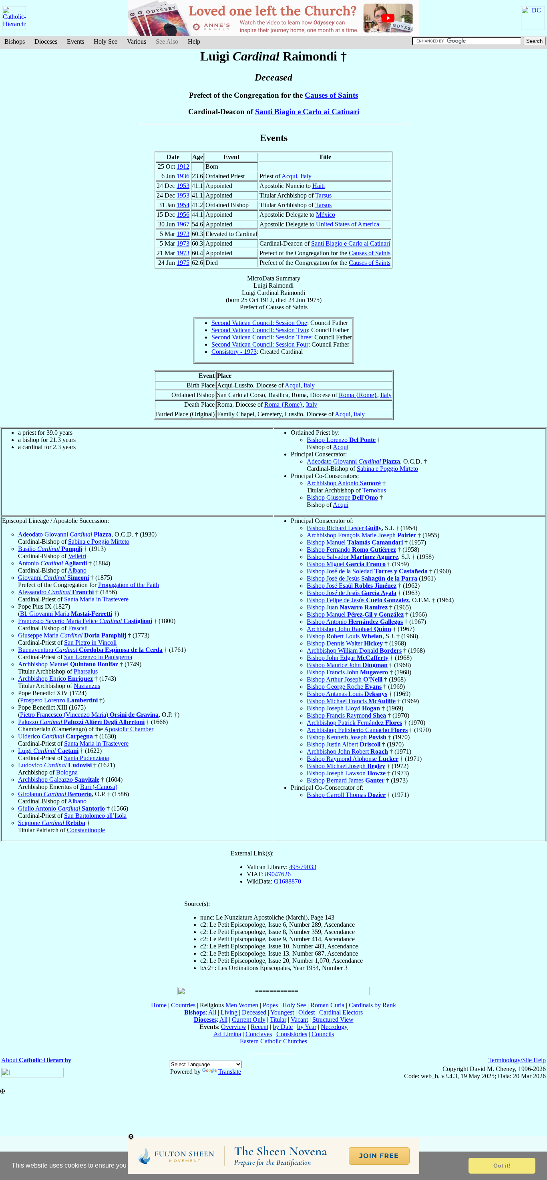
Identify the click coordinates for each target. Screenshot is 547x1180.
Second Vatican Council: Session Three (261, 337)
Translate (229, 1071)
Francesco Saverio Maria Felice (85, 620)
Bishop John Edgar (347, 657)
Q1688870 (287, 881)
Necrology (334, 1026)
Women (248, 1005)
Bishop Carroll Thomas (346, 794)
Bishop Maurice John (347, 665)
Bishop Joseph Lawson (346, 773)
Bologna (67, 772)
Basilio (50, 548)
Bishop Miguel (346, 564)
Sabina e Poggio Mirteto (387, 468)
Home (159, 1005)
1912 (183, 166)
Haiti (318, 185)
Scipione (51, 822)
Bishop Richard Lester (344, 527)
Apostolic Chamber (128, 729)
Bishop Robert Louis (344, 636)
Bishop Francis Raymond (346, 715)
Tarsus (323, 195)
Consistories (291, 1034)
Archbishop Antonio (344, 483)
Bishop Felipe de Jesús (358, 600)
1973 (183, 233)
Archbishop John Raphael (349, 628)
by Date (283, 1026)
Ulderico (55, 736)
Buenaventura (90, 649)
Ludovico (55, 765)
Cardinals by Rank (372, 1005)
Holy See (105, 41)
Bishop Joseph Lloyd (343, 708)
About (36, 1060)
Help (194, 41)
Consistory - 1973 (234, 351)
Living (229, 1012)
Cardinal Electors (341, 1012)
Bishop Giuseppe (342, 497)
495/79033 (302, 866)
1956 (183, 214)
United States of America (347, 224)
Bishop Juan (347, 607)
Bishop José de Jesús (362, 578)
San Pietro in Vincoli (90, 642)
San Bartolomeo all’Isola (95, 815)
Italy (306, 176)
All (212, 1012)
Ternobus (374, 490)
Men (231, 1005)
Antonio (52, 563)
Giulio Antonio (61, 808)
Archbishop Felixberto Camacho (357, 729)
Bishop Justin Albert (343, 744)
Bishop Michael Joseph (346, 765)
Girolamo (55, 794)
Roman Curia (327, 1005)
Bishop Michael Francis (351, 701)
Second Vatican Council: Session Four (259, 344)
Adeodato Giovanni (353, 461)
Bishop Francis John (347, 672)
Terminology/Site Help (517, 1060)
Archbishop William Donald (354, 650)
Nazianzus (87, 685)
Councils (323, 1034)
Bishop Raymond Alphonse (352, 758)
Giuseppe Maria (72, 635)
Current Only (248, 1019)
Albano (77, 570)
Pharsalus (86, 671)
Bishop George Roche (344, 686)
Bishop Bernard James (345, 780)
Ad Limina (227, 1034)
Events (75, 41)
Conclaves (258, 1034)
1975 (183, 262)
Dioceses (45, 41)
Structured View (333, 1019)
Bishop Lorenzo (341, 439)
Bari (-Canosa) (98, 786)
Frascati (78, 628)
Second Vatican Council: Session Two (259, 330)
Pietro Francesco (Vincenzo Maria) (89, 714)
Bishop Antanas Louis (347, 693)
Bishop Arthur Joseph (344, 679)
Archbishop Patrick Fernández (354, 722)
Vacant (299, 1019)
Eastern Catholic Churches (273, 1041)
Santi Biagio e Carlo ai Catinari (307, 111)
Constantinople (86, 830)
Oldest (306, 1012)
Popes (270, 1005)
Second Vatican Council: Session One (259, 322)
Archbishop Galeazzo (58, 779)
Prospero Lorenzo (59, 700)
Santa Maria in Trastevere (96, 599)
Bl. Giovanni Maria (66, 613)
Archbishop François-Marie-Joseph (361, 535)
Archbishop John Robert (347, 751)
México (325, 214)
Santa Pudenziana (86, 757)
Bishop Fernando (351, 549)
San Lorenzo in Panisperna (98, 657)
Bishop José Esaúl (351, 585)
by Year (306, 1026)
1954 (183, 205)
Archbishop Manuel (68, 664)
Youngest (282, 1012)
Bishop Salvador (352, 556)
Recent (259, 1026)
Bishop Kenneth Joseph (346, 737)
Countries (183, 1005)
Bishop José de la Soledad (367, 571)
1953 (183, 185)
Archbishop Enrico (55, 678)
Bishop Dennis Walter (345, 643)
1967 (183, 224)
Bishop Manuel (355, 542)
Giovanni (53, 577)
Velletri (77, 556)
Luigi (48, 750)
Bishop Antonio (355, 621)
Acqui (289, 176)
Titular (278, 1019)
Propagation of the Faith (128, 584)
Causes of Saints (331, 95)
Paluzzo (81, 721)
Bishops (14, 41)
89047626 (278, 874)
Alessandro (56, 592)
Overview (233, 1026)
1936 (183, 176)
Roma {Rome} (358, 394)
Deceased (254, 1012)
